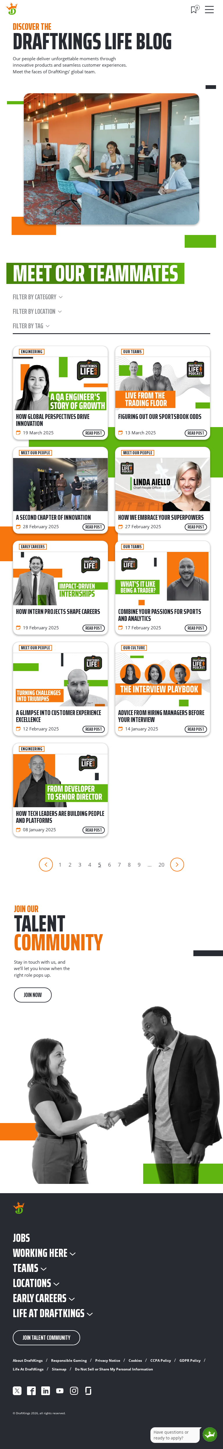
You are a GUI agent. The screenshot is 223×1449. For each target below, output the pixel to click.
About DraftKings (28, 1360)
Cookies (135, 1360)
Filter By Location (34, 311)
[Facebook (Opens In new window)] (31, 1390)
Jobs (21, 1238)
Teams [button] (25, 1268)
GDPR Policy (190, 1360)
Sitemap (59, 1369)
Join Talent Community (46, 1337)
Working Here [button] (40, 1253)
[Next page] (177, 865)
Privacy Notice (107, 1360)
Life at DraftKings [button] (48, 1313)
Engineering (31, 352)
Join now (33, 995)
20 (161, 864)
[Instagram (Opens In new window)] (74, 1390)
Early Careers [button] (39, 1298)
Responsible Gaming (69, 1360)
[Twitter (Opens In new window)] (17, 1390)
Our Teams (132, 352)
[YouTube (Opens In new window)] (59, 1390)
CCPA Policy (160, 1360)
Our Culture (134, 648)
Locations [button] (32, 1283)
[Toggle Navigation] (210, 9)
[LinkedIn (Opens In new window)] (45, 1390)
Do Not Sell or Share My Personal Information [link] (114, 1369)
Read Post (93, 433)
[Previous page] (46, 865)
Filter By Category (34, 296)
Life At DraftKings (28, 1369)
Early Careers (33, 547)
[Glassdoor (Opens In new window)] (88, 1390)
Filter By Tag (28, 325)
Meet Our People (35, 453)
